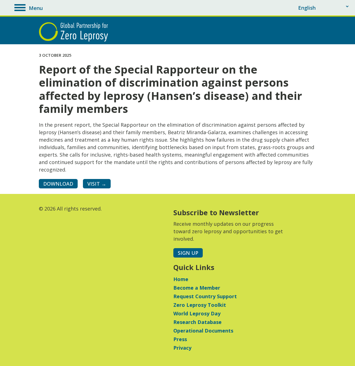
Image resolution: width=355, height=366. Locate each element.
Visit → (96, 183)
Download (58, 183)
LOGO (75, 31)
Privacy (182, 347)
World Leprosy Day (196, 313)
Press (180, 339)
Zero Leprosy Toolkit (199, 305)
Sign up (188, 253)
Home (180, 279)
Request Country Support (205, 296)
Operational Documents (203, 330)
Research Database (197, 322)
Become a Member (196, 287)
